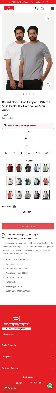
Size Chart (6, 206)
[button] (42, 8)
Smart (28, 138)
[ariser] (9, 8)
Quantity (27, 212)
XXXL (48, 152)
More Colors (28, 160)
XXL (38, 152)
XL (29, 152)
